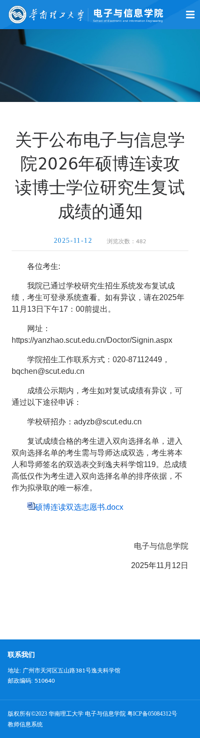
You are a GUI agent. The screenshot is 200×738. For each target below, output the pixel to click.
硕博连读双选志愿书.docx (79, 507)
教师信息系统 (25, 724)
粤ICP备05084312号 (152, 713)
